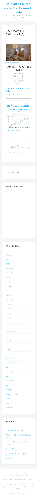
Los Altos (9, 304)
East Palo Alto (10, 286)
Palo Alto (9, 349)
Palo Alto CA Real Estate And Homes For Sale (18, 8)
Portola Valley (10, 354)
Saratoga (9, 390)
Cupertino (9, 277)
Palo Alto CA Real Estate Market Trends (16, 484)
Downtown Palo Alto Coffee (15, 430)
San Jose (9, 376)
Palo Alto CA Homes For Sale (17, 90)
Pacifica (8, 345)
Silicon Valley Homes (10, 491)
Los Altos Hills (10, 309)
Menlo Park (9, 318)
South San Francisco (12, 394)
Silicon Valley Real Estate (24, 491)
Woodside (9, 407)
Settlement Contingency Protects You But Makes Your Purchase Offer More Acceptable (18, 455)
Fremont (9, 295)
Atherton (9, 255)
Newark (8, 340)
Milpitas (8, 327)
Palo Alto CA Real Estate (17, 105)
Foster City (9, 291)
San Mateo (9, 381)
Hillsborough (10, 300)
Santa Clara (9, 385)
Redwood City (10, 358)
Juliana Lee (13, 473)
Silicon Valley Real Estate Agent (14, 475)
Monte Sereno (10, 331)
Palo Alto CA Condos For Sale (15, 95)
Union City (9, 403)
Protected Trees (11, 449)
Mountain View (10, 336)
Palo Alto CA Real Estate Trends (18, 110)
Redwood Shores (11, 363)
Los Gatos (9, 313)
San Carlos (9, 372)
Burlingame (9, 268)
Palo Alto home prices (13, 130)
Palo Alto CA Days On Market (15, 153)
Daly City (9, 282)
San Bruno (9, 367)
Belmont (8, 259)
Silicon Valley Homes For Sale (18, 493)
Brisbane (9, 264)
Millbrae (8, 322)
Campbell (9, 273)
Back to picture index (12, 62)
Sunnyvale (9, 398)
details (18, 83)
